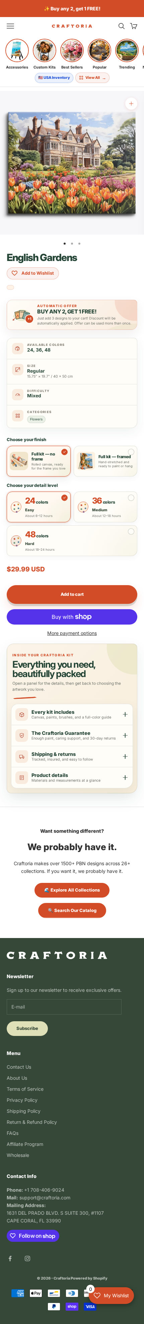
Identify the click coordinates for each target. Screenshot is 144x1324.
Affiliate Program (25, 1144)
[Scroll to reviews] (10, 288)
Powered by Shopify (89, 1278)
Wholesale (18, 1155)
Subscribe (27, 1028)
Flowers (36, 419)
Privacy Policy (22, 1100)
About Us (17, 1078)
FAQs (12, 1133)
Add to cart (72, 594)
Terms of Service (25, 1089)
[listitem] (17, 54)
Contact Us (19, 1067)
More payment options (72, 633)
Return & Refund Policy (32, 1122)
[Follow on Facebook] (10, 1258)
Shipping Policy (24, 1111)
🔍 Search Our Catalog (72, 910)
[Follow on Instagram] (27, 1258)
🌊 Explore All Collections (72, 890)
